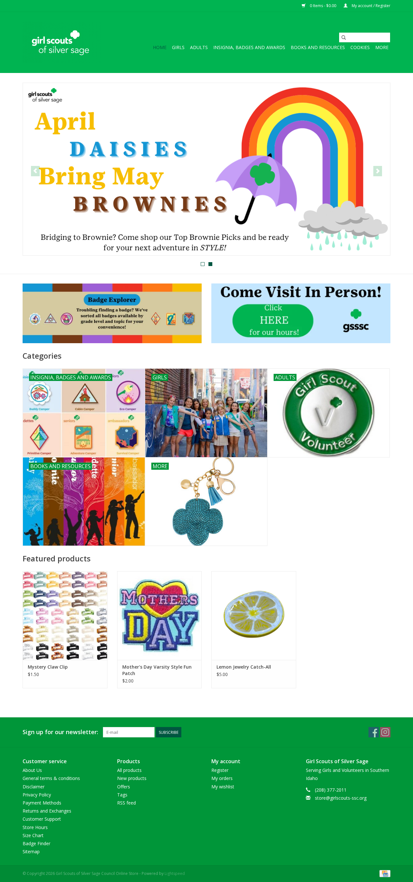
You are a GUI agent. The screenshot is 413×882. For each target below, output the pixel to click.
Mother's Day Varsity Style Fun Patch (157, 670)
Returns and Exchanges (47, 811)
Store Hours (35, 827)
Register (219, 770)
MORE (381, 47)
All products (129, 770)
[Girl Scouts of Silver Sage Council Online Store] (62, 42)
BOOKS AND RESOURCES (318, 47)
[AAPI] (206, 169)
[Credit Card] (383, 873)
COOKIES (360, 47)
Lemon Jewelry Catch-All (244, 667)
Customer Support (42, 819)
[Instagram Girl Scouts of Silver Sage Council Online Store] (385, 732)
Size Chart (33, 835)
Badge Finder (36, 843)
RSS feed (126, 803)
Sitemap (31, 851)
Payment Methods (42, 803)
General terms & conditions (51, 778)
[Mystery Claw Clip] (65, 615)
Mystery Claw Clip (48, 667)
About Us (32, 770)
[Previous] (35, 171)
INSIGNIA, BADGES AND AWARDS (249, 47)
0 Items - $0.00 (323, 5)
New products (131, 778)
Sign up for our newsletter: (60, 732)
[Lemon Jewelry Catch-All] (253, 615)
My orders (222, 778)
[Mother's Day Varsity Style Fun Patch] (159, 615)
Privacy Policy (37, 795)
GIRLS (178, 47)
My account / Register (370, 5)
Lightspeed (175, 873)
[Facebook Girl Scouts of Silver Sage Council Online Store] (373, 732)
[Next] (377, 171)
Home (159, 47)
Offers (123, 787)
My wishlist (222, 787)
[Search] (343, 37)
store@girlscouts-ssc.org (341, 798)
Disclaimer (34, 787)
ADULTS (199, 47)
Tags (122, 795)
